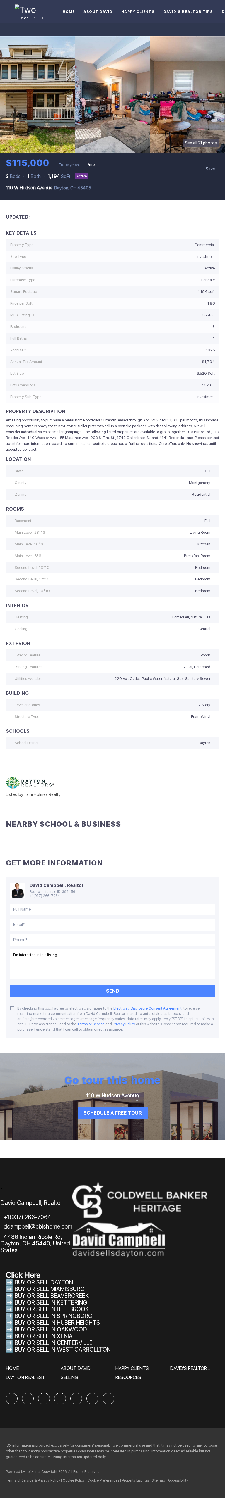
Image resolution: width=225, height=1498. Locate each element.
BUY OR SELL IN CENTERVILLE (54, 1342)
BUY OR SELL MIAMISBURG (50, 1289)
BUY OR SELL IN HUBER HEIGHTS (57, 1322)
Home (69, 12)
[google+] (108, 1398)
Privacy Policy (124, 1024)
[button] (14, 1370)
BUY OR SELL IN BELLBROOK (52, 1309)
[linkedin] (28, 1398)
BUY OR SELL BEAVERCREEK (52, 1295)
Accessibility (178, 1480)
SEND (112, 991)
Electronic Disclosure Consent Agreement (147, 1008)
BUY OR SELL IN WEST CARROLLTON (63, 1349)
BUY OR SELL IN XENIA (44, 1336)
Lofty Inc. (33, 1472)
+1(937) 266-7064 (45, 896)
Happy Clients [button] (137, 12)
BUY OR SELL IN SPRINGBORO (54, 1315)
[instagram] (76, 1398)
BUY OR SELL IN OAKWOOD (51, 1329)
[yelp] (60, 1398)
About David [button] (97, 12)
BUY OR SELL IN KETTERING (51, 1302)
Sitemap (158, 1480)
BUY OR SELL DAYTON (44, 1282)
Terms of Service (91, 1024)
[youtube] (92, 1398)
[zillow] (44, 1398)
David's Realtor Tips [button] (188, 12)
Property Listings (135, 1480)
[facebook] (12, 1398)
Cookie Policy (74, 1480)
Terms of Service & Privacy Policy (33, 1480)
